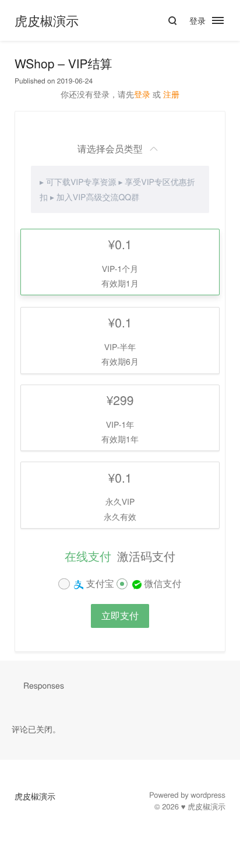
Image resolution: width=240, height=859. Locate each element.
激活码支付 (146, 555)
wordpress (207, 794)
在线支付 (88, 555)
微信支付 (161, 583)
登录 (197, 20)
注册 (171, 94)
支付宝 (98, 583)
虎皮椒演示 (47, 21)
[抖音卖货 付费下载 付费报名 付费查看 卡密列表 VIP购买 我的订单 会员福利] (224, 20)
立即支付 (120, 615)
